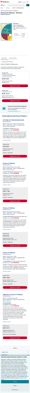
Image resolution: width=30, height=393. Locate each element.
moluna (6, 304)
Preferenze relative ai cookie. (7, 373)
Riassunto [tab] (4, 58)
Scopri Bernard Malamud (13, 111)
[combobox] (16, 5)
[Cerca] (27, 5)
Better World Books (8, 171)
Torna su (15, 348)
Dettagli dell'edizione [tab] (7, 61)
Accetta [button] (15, 381)
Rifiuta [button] (15, 385)
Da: (17, 34)
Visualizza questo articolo (7, 76)
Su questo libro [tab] (13, 58)
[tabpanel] (14, 66)
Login (24, 2)
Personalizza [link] (15, 389)
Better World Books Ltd (9, 216)
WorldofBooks (7, 261)
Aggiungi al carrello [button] (15, 85)
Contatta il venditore (7, 140)
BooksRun (6, 128)
